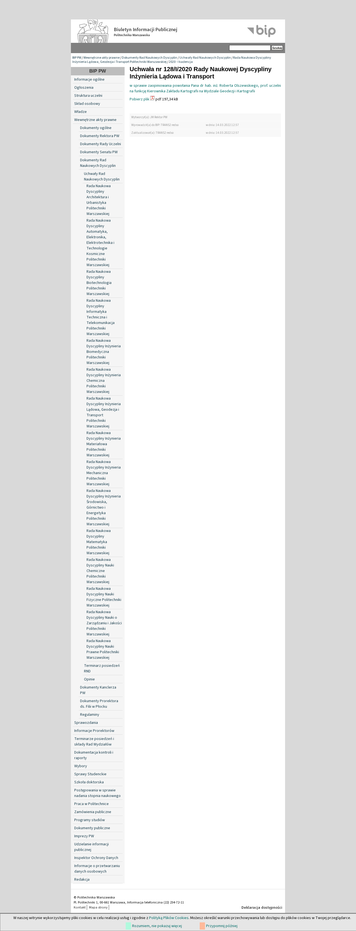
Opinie (89, 679)
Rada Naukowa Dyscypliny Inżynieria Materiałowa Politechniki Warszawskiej (103, 444)
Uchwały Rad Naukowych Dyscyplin (205, 57)
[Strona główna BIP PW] (178, 31)
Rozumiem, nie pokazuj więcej (157, 926)
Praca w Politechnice (91, 804)
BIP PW (76, 57)
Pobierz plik (139, 99)
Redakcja (82, 879)
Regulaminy (89, 714)
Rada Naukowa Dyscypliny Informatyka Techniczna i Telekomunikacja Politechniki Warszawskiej (100, 317)
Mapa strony (98, 907)
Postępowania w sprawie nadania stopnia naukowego (97, 793)
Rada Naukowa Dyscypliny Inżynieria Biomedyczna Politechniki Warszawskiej (103, 352)
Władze (80, 112)
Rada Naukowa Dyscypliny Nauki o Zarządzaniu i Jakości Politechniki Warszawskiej (104, 623)
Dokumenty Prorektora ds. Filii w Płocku (99, 703)
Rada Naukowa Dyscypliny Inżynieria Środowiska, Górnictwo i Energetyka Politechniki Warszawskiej (103, 507)
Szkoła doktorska (89, 782)
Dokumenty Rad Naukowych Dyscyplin (149, 57)
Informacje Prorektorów (94, 731)
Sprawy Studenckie (90, 774)
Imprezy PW (84, 836)
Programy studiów (89, 820)
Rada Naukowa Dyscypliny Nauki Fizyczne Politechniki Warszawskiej (103, 597)
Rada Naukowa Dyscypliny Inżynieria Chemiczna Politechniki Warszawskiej (103, 381)
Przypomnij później (222, 926)
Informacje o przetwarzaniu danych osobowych (97, 868)
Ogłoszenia (83, 87)
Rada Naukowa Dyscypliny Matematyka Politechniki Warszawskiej (98, 542)
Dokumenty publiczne (92, 828)
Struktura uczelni (88, 95)
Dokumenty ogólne (96, 128)
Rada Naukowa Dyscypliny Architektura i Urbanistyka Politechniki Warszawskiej (98, 200)
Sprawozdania (86, 723)
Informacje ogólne (89, 79)
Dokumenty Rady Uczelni (100, 144)
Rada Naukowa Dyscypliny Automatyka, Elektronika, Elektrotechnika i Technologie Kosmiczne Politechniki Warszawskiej (100, 243)
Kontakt (80, 907)
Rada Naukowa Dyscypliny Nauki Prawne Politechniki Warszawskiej (102, 649)
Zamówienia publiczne (92, 812)
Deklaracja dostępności (261, 907)
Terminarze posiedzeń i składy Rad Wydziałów (94, 741)
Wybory (80, 766)
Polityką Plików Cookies (169, 918)
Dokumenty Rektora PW (99, 136)
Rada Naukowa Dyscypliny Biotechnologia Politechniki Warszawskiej (99, 283)
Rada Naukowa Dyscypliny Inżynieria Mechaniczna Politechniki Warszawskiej (103, 473)
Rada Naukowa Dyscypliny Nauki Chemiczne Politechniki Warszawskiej (100, 571)
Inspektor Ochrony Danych (96, 858)
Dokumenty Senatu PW (99, 152)
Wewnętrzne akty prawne (101, 57)
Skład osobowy (87, 104)
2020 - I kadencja (181, 62)
